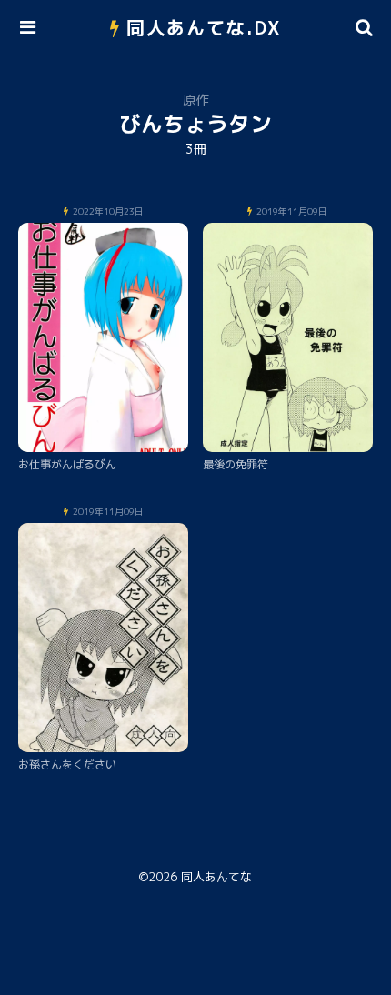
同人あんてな (216, 877)
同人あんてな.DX (204, 27)
